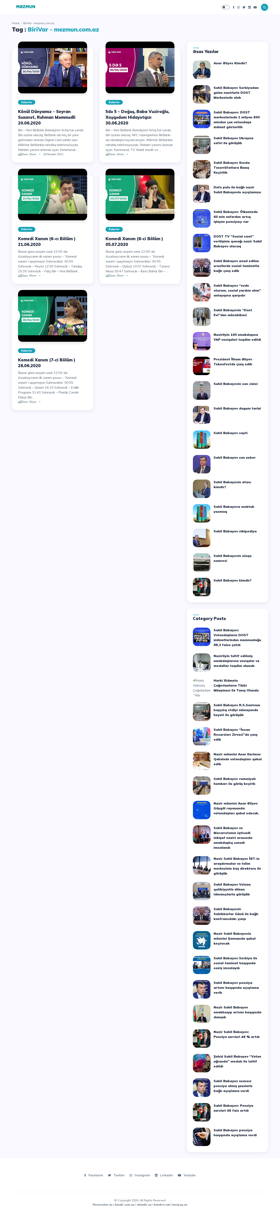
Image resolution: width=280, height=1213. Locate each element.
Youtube (189, 1175)
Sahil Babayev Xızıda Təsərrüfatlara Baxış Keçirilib (232, 167)
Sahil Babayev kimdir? (233, 580)
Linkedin (166, 1175)
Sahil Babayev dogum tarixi (237, 408)
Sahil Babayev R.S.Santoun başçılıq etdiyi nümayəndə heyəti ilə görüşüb (237, 710)
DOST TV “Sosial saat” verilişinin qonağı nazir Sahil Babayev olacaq (238, 241)
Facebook (95, 1175)
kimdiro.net (162, 1204)
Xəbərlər (26, 102)
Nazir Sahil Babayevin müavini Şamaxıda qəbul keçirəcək (235, 938)
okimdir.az (144, 1204)
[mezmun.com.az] (26, 7)
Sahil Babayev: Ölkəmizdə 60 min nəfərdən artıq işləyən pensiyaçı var (236, 217)
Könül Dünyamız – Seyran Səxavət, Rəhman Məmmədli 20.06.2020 (46, 117)
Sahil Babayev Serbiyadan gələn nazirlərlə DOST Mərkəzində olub (236, 93)
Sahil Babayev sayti (231, 433)
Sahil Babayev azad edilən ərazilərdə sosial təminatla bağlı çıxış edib (236, 266)
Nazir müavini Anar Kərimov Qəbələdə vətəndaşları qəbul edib (238, 759)
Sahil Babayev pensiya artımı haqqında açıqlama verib (236, 988)
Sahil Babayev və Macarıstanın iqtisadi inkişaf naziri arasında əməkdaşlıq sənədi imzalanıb (233, 838)
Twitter (119, 1175)
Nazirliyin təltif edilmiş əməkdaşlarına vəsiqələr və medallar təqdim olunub (236, 661)
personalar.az (103, 1204)
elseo (33, 154)
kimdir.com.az (124, 1204)
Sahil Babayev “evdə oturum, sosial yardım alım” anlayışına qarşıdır (237, 290)
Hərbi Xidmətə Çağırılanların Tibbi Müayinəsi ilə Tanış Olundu (236, 685)
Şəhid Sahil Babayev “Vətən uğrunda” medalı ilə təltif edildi (237, 1061)
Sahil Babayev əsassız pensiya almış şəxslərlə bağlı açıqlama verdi (233, 1086)
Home (15, 23)
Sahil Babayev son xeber (235, 457)
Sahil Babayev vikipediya (235, 531)
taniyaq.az (179, 1204)
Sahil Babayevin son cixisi (236, 384)
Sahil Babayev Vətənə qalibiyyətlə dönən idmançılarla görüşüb (232, 889)
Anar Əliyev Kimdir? (230, 63)
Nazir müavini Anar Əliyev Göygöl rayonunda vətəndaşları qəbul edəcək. (236, 808)
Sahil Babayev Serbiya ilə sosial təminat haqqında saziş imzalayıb (235, 963)
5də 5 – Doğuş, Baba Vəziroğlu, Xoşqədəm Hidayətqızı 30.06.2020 (137, 117)
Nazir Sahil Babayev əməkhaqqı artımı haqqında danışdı (237, 1012)
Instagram (142, 1175)
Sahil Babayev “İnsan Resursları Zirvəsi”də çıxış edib (235, 734)
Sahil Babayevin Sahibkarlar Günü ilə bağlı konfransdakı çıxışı (236, 914)
